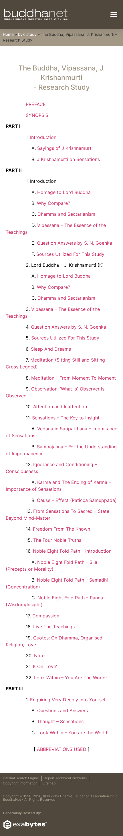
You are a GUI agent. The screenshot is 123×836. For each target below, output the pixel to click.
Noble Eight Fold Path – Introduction (72, 551)
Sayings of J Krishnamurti (65, 148)
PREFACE (36, 104)
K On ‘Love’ (45, 666)
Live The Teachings (54, 626)
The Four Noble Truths (57, 540)
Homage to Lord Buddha (64, 192)
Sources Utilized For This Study (70, 254)
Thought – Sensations (60, 721)
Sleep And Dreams (51, 349)
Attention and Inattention (60, 406)
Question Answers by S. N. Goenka (74, 243)
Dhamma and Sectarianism (66, 214)
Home (8, 34)
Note (39, 655)
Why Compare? (53, 203)
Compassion (45, 616)
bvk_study (27, 34)
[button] (113, 14)
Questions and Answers (62, 710)
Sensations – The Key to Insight (66, 418)
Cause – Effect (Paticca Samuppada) (77, 500)
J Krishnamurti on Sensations (68, 159)
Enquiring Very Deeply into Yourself (68, 699)
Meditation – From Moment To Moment (73, 378)
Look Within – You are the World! (72, 732)
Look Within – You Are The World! (70, 677)
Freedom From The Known (61, 529)
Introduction (43, 137)
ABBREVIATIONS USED (61, 749)
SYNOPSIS (37, 115)
